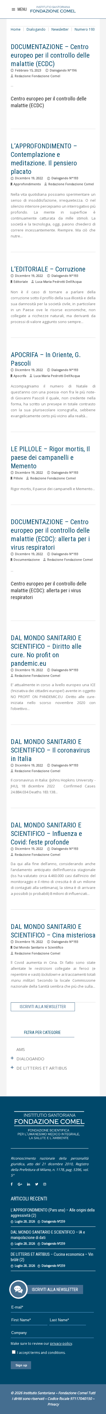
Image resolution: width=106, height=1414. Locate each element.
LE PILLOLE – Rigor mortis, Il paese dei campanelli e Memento (50, 457)
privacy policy (61, 1343)
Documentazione (27, 559)
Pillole (18, 478)
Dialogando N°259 (53, 1221)
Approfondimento (27, 184)
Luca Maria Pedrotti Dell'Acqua (58, 281)
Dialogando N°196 (63, 70)
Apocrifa (20, 376)
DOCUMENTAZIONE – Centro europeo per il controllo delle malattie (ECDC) (50, 55)
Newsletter (60, 29)
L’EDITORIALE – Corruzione (48, 269)
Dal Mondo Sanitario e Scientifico (38, 947)
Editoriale (21, 281)
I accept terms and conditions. (41, 1352)
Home (16, 29)
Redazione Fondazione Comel (37, 76)
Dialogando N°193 (64, 178)
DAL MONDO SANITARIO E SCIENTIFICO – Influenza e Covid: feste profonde (46, 833)
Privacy (53, 1404)
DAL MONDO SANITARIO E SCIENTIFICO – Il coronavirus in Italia (50, 750)
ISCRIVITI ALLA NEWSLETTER (43, 1006)
